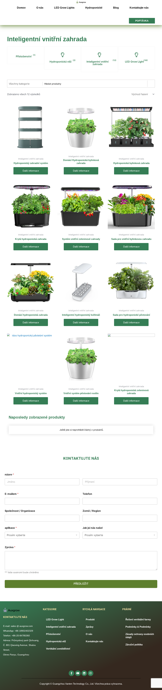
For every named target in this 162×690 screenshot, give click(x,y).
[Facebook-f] (71, 673)
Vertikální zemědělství (58, 648)
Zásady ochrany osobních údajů (139, 636)
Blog (116, 7)
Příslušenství (23, 56)
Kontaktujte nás (139, 7)
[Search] (151, 83)
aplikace (11, 527)
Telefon (87, 493)
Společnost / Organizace (20, 510)
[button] (142, 20)
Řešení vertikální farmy (138, 619)
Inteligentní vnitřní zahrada (98, 63)
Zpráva (10, 547)
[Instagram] (90, 673)
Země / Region (92, 510)
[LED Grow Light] (136, 55)
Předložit (81, 583)
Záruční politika (134, 644)
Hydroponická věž (61, 61)
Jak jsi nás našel (93, 527)
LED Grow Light (134, 61)
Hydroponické (93, 7)
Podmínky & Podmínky (138, 626)
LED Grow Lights (64, 7)
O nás (39, 7)
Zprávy (89, 626)
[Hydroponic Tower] (62, 55)
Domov (21, 7)
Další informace (31, 170)
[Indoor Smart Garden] (99, 55)
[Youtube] (78, 673)
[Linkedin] (84, 673)
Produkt (90, 619)
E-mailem (12, 493)
